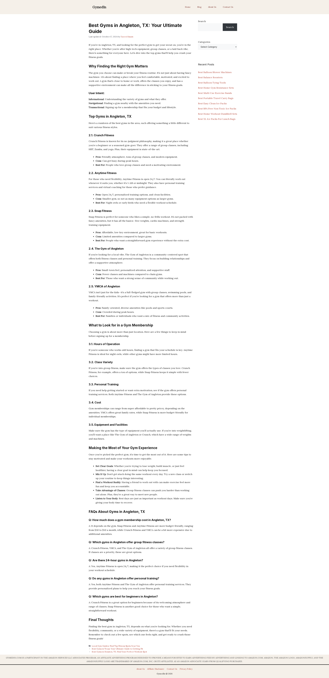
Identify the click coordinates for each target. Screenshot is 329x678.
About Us (212, 7)
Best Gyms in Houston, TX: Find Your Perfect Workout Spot (119, 652)
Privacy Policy (186, 669)
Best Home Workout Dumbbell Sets (217, 113)
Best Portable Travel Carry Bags (215, 98)
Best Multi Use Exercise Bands (215, 93)
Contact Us (228, 7)
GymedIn (99, 7)
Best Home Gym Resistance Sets (216, 87)
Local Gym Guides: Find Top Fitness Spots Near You (116, 646)
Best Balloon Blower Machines (215, 72)
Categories (204, 41)
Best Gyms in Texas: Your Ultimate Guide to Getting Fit (117, 649)
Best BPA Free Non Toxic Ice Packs (217, 108)
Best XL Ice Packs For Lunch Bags (216, 118)
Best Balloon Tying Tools (212, 82)
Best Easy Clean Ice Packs (212, 103)
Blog (199, 7)
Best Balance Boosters (210, 77)
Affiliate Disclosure (155, 669)
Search (202, 21)
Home (188, 7)
